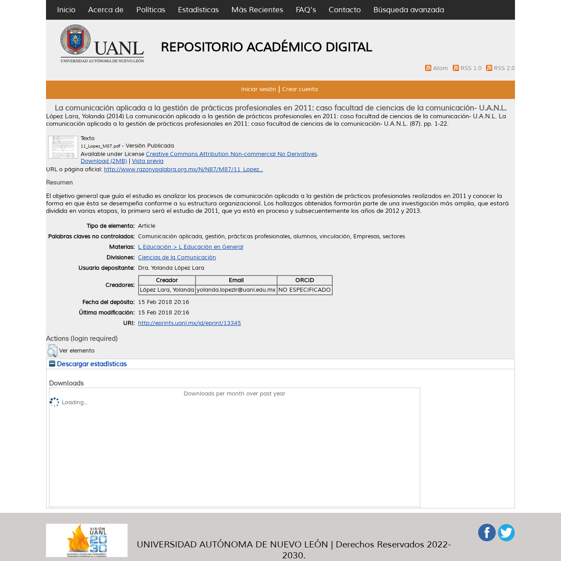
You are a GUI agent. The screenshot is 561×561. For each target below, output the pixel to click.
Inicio (66, 9)
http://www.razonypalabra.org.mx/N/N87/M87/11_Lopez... (183, 169)
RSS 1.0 (472, 68)
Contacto (345, 9)
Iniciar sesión (258, 89)
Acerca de (106, 9)
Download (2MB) (104, 161)
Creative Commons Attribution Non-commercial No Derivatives (231, 154)
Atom (441, 68)
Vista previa (147, 161)
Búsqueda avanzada (408, 9)
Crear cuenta (300, 89)
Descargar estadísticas (91, 364)
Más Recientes (257, 9)
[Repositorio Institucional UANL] (102, 61)
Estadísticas (198, 9)
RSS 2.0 (504, 68)
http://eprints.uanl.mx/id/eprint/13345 (189, 323)
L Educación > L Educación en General (190, 247)
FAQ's (306, 9)
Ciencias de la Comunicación (177, 257)
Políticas (150, 9)
